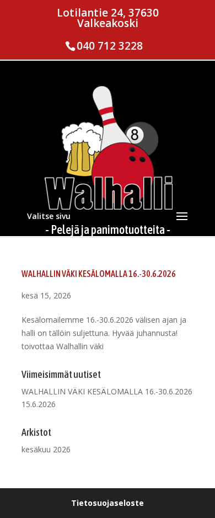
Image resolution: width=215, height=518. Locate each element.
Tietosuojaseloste (107, 503)
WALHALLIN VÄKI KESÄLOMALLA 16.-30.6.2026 (99, 274)
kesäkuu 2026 (46, 449)
